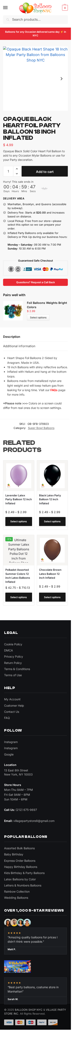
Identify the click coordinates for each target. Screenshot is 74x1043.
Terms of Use (13, 675)
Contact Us (11, 711)
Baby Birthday (13, 854)
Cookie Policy (13, 644)
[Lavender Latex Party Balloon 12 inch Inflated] (18, 475)
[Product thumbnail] (15, 310)
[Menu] (9, 8)
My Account (12, 699)
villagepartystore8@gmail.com (33, 821)
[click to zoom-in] (35, 78)
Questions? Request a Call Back (35, 282)
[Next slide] (61, 78)
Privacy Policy (13, 656)
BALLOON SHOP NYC (29, 1009)
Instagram (11, 742)
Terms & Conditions (17, 669)
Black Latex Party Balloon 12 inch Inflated (50, 499)
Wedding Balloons (16, 897)
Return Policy (13, 663)
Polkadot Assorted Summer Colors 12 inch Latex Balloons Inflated (17, 575)
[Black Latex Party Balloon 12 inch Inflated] (52, 475)
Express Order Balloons (19, 860)
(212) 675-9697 (26, 809)
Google (9, 754)
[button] (64, 8)
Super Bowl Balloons (41, 428)
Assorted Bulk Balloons (19, 848)
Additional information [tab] (19, 346)
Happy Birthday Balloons (20, 866)
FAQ (7, 718)
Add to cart (45, 172)
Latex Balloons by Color (20, 879)
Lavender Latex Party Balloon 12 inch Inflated (18, 499)
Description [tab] (11, 337)
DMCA (8, 650)
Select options (38, 317)
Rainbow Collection (17, 891)
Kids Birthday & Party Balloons (24, 873)
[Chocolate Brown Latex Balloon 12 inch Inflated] (52, 550)
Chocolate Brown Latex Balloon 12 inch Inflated (50, 573)
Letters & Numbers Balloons (22, 885)
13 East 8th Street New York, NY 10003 (18, 772)
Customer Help (14, 705)
